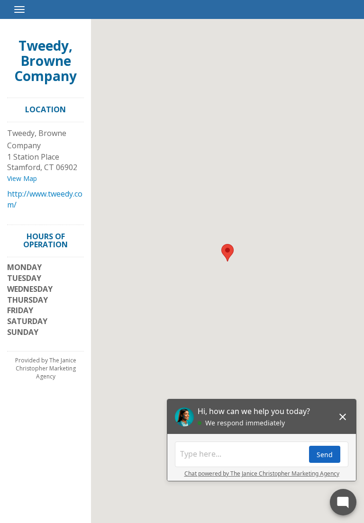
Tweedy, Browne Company (45, 60)
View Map (22, 178)
